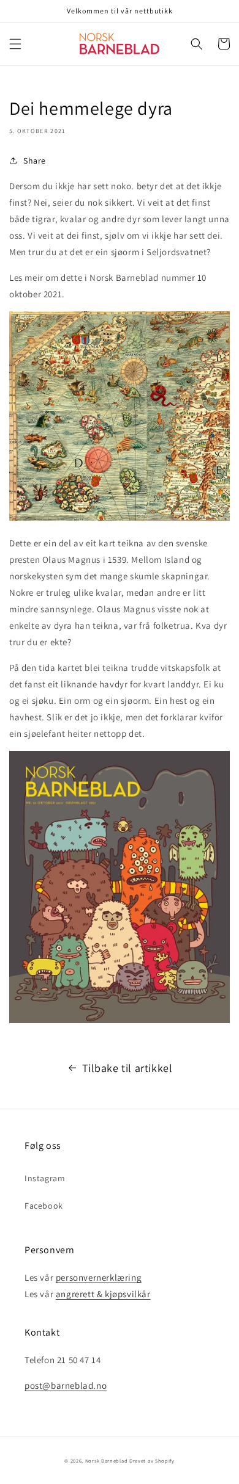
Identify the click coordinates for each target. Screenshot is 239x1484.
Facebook (44, 1205)
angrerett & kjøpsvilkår (103, 1294)
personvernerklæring (99, 1277)
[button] (15, 44)
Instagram (45, 1178)
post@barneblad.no (66, 1385)
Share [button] (34, 160)
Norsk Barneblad (106, 1460)
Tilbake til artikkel (127, 1068)
